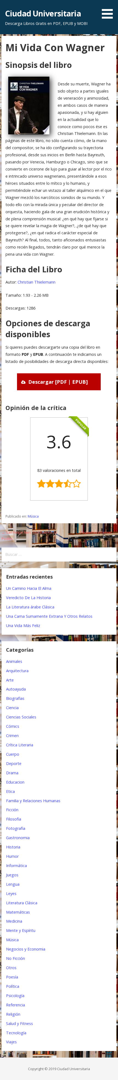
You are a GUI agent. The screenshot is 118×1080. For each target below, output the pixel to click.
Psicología (15, 995)
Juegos (12, 874)
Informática (16, 865)
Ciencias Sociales (21, 717)
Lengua (12, 884)
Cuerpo (12, 754)
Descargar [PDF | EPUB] (58, 382)
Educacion (15, 782)
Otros (11, 967)
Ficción (12, 809)
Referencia (15, 1004)
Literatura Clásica (21, 902)
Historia (13, 847)
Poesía (12, 977)
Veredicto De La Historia (28, 597)
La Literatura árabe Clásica (30, 607)
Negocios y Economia (25, 949)
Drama (12, 772)
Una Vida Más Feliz (23, 625)
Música (33, 516)
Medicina (14, 921)
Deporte (13, 763)
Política (12, 986)
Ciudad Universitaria (43, 13)
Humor (12, 856)
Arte (10, 680)
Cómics (12, 726)
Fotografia (15, 828)
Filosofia (13, 819)
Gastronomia (18, 837)
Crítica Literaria (19, 744)
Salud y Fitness (19, 1023)
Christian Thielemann (36, 282)
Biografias (15, 698)
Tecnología (16, 1032)
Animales (14, 661)
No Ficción (15, 958)
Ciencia (12, 707)
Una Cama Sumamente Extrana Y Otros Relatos (49, 616)
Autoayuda (16, 689)
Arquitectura (17, 670)
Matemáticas (18, 912)
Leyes (11, 893)
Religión (13, 1014)
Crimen (12, 735)
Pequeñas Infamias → (98, 532)
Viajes (11, 1041)
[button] (109, 10)
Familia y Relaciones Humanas (33, 800)
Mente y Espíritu (20, 930)
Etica (10, 791)
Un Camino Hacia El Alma (28, 588)
